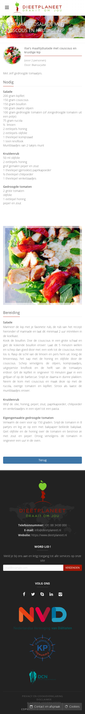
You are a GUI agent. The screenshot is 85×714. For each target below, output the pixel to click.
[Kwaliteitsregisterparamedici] (42, 648)
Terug (43, 460)
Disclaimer (44, 699)
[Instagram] (60, 594)
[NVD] (42, 618)
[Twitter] (33, 594)
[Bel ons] (42, 594)
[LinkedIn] (51, 594)
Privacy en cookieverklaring (42, 696)
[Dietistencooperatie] (42, 677)
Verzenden (72, 567)
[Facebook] (24, 594)
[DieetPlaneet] (43, 499)
